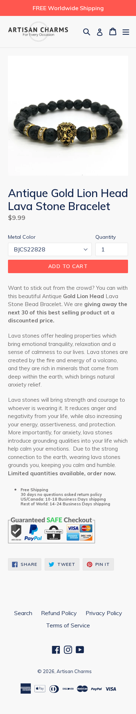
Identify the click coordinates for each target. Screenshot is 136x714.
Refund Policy (59, 613)
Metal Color (22, 237)
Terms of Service (68, 625)
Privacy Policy (104, 613)
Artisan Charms (74, 671)
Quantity (105, 237)
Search (23, 613)
